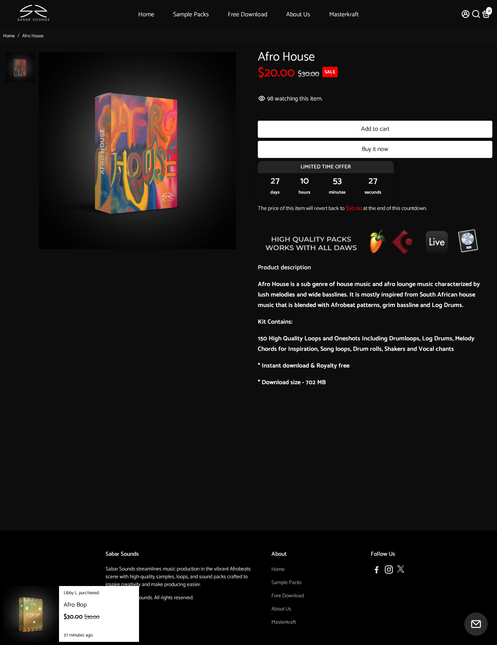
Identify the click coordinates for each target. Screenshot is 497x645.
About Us (298, 14)
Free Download (247, 14)
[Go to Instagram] (389, 571)
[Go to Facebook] (376, 571)
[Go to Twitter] (401, 571)
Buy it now (375, 149)
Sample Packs (191, 14)
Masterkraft (344, 14)
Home (146, 14)
